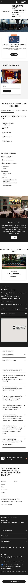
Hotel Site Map (4, 568)
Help (10, 568)
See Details (14, 54)
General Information (8, 354)
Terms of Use (20, 561)
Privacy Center (18, 563)
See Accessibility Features (9, 163)
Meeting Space (8, 136)
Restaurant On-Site (9, 123)
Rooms (3, 484)
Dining (2, 487)
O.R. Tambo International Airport (12, 304)
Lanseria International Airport (11, 309)
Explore (14, 237)
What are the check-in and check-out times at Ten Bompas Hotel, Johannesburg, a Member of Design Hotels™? (12, 378)
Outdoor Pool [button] (7, 132)
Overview (3, 481)
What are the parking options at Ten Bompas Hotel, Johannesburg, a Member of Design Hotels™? (12, 398)
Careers (13, 561)
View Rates (7, 91)
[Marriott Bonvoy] (23, 2)
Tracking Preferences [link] (5, 561)
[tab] (7, 110)
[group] (14, 219)
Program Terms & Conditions (7, 563)
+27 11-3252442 (8, 301)
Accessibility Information (9, 360)
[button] (17, 2)
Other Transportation (9, 313)
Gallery (16, 481)
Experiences (4, 489)
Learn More (13, 276)
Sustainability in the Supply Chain (8, 566)
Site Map (19, 566)
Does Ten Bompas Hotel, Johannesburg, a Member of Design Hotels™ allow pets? (12, 388)
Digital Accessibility (19, 564)
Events (3, 492)
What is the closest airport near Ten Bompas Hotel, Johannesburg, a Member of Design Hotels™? (12, 407)
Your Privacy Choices (8, 564)
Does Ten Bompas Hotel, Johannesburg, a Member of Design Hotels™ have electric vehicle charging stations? (12, 441)
